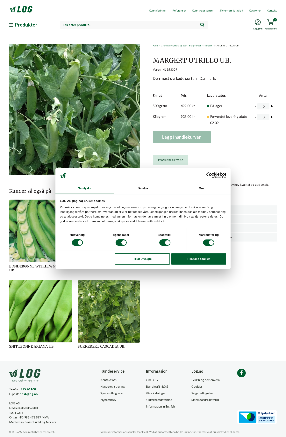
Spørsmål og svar (111, 393)
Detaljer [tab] (143, 188)
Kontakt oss (108, 380)
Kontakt (272, 10)
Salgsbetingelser (202, 393)
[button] (74, 80)
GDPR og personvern (205, 380)
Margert (208, 45)
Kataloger (255, 10)
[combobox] (134, 25)
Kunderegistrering (112, 386)
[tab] (170, 160)
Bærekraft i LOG (157, 386)
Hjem (156, 45)
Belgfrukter (195, 45)
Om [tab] (201, 188)
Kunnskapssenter (203, 10)
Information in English (160, 406)
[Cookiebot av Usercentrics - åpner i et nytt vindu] (209, 175)
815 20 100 (28, 389)
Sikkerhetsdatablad (231, 10)
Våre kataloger (156, 393)
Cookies (197, 386)
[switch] (121, 243)
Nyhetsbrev (108, 399)
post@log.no (28, 394)
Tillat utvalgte (142, 258)
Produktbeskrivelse (170, 160)
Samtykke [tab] (84, 188)
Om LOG (152, 380)
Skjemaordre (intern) (205, 399)
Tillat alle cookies (198, 258)
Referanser (179, 10)
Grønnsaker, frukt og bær (174, 45)
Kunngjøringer (158, 10)
